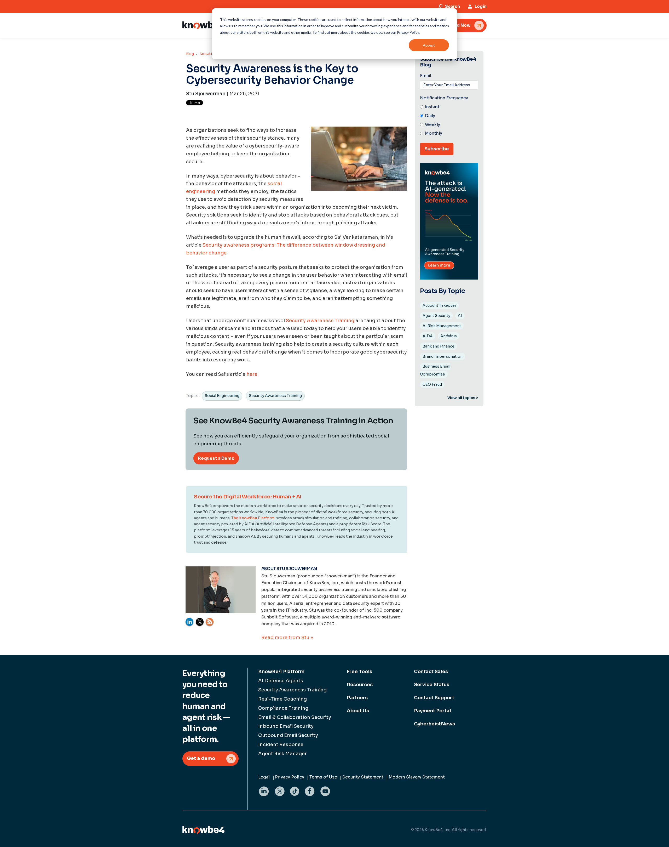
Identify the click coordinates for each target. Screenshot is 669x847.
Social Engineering (222, 395)
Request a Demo (216, 458)
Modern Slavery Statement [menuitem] (417, 777)
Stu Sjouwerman (206, 93)
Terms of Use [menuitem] (323, 777)
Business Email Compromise (435, 370)
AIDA (428, 336)
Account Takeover (439, 305)
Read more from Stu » (287, 637)
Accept (429, 45)
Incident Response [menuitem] (280, 744)
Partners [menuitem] (357, 698)
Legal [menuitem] (264, 777)
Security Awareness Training (320, 320)
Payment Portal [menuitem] (432, 711)
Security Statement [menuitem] (362, 777)
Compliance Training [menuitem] (283, 708)
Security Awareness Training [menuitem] (292, 690)
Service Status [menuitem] (431, 684)
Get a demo (201, 758)
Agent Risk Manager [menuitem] (282, 754)
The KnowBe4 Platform (253, 518)
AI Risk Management (442, 325)
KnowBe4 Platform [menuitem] (281, 671)
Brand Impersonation (443, 356)
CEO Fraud (432, 384)
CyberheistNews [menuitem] (434, 724)
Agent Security (436, 315)
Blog (190, 54)
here (251, 374)
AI (460, 315)
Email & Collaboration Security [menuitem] (294, 717)
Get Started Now (452, 25)
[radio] (449, 107)
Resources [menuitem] (360, 684)
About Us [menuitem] (358, 711)
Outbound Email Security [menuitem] (288, 735)
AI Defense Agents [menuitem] (280, 681)
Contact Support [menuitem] (434, 698)
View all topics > (462, 397)
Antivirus (448, 336)
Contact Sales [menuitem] (431, 671)
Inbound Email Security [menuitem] (286, 726)
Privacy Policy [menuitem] (289, 777)
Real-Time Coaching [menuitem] (282, 699)
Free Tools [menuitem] (359, 671)
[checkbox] (449, 120)
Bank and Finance (438, 346)
